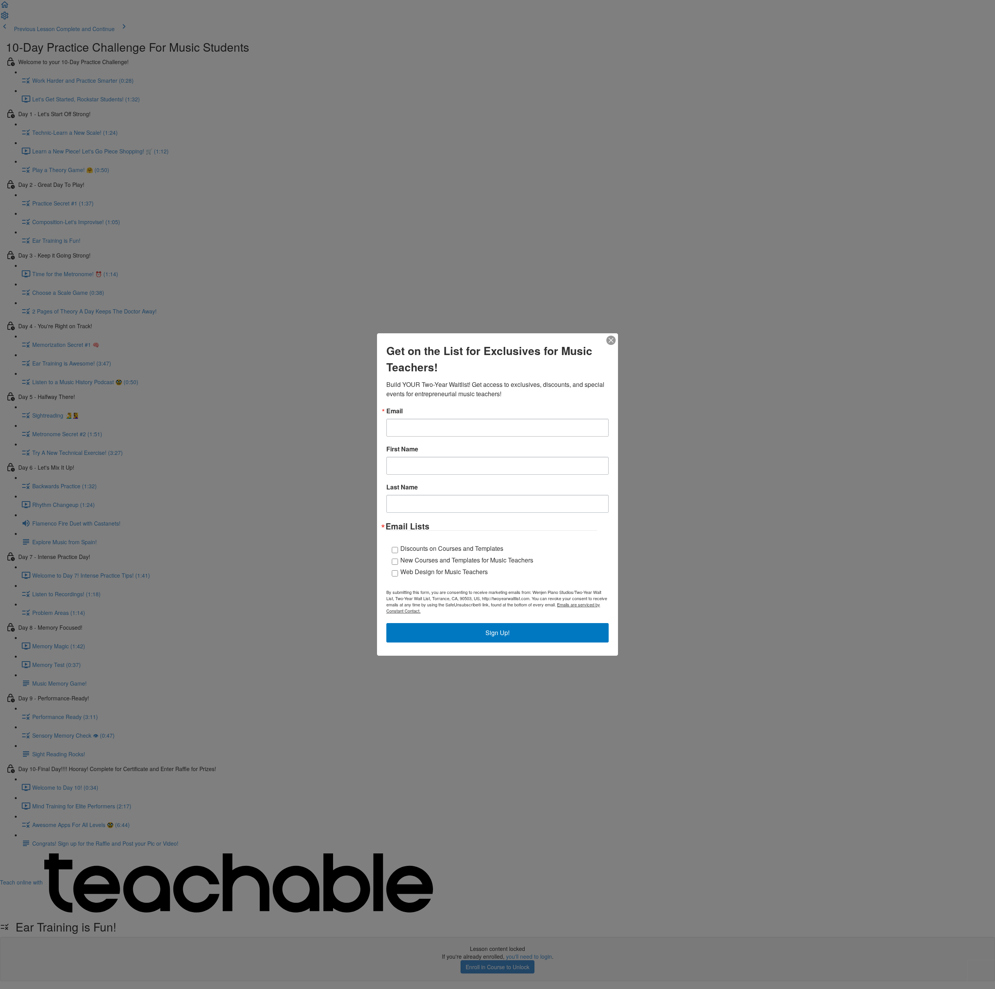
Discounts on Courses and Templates (451, 548)
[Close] (611, 340)
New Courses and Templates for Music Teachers (466, 559)
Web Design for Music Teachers (444, 571)
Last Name (402, 487)
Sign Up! (497, 632)
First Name (402, 449)
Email (394, 411)
